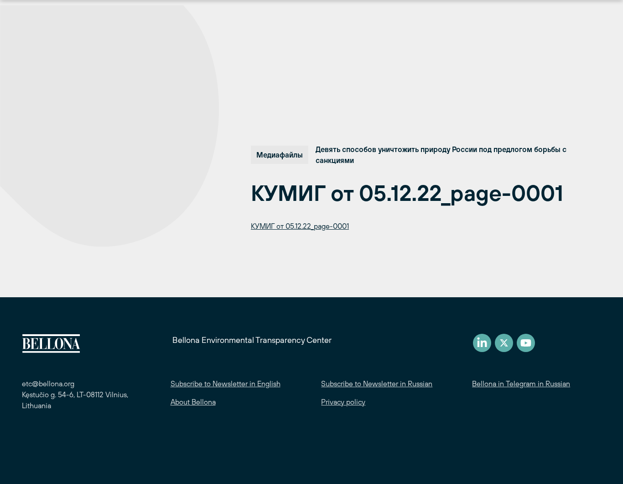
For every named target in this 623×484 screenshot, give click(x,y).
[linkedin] (482, 343)
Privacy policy (343, 402)
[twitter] (504, 343)
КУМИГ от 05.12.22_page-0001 (300, 226)
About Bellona (193, 402)
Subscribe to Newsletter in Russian (376, 383)
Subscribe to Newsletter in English (225, 383)
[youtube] (526, 343)
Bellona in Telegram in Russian (521, 383)
